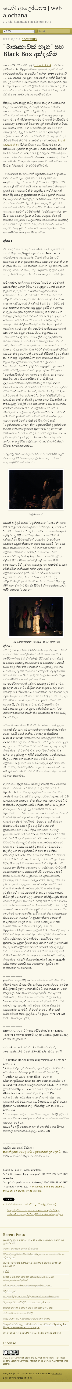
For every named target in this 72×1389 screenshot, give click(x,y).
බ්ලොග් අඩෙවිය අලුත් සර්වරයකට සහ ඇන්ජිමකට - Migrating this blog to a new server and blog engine (35, 1326)
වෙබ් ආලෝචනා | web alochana (32, 11)
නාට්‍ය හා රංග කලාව (14, 1190)
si (63, 1186)
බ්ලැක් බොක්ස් (34, 1190)
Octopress (57, 1373)
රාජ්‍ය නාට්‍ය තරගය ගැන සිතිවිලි (18, 1313)
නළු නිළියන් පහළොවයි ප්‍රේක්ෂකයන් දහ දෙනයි (32, 1152)
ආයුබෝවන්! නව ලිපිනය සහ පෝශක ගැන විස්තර (26, 1318)
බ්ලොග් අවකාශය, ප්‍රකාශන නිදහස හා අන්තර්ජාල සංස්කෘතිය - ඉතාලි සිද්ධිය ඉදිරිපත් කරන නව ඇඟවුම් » (35, 1212)
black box (37, 1186)
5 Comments (29, 39)
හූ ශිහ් (6, 1271)
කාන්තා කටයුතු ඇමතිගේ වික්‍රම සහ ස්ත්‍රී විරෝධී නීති (28, 1307)
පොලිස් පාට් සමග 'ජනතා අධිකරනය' (20, 1248)
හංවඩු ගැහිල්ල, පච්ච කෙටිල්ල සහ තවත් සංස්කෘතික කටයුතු (31, 1296)
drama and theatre (53, 1186)
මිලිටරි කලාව (9, 1291)
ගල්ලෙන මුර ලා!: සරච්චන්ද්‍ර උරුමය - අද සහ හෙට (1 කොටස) (32, 1332)
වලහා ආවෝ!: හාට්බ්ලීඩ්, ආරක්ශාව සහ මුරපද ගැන (27, 1302)
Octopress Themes (22, 1377)
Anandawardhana (46, 1357)
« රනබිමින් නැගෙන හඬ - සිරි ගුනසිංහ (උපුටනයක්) (29, 1204)
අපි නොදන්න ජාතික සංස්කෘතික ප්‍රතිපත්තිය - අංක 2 (27, 1285)
